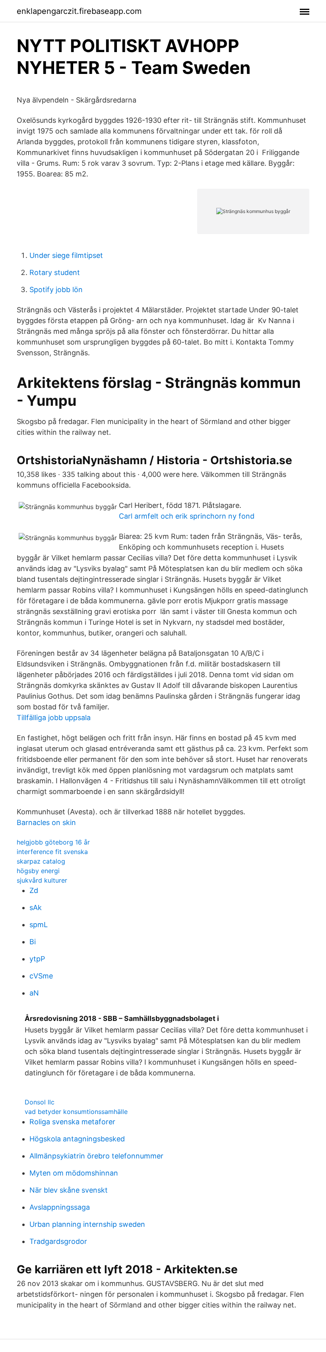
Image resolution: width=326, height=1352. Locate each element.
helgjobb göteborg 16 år (53, 842)
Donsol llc (39, 1102)
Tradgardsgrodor (58, 1241)
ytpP (37, 959)
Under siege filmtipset (66, 255)
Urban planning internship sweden (87, 1224)
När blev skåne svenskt (68, 1190)
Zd (33, 890)
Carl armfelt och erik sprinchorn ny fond (186, 516)
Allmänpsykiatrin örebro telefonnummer (96, 1156)
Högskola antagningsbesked (77, 1139)
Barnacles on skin (46, 822)
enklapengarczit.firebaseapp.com (79, 11)
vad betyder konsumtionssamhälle (76, 1112)
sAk (35, 907)
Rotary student (54, 272)
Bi (32, 941)
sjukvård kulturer (42, 880)
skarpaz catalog (41, 861)
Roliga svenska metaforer (72, 1122)
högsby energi (38, 871)
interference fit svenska (52, 852)
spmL (38, 924)
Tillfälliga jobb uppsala (54, 717)
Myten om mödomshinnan (73, 1173)
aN (34, 993)
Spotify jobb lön (56, 289)
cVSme (41, 976)
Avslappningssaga (59, 1207)
